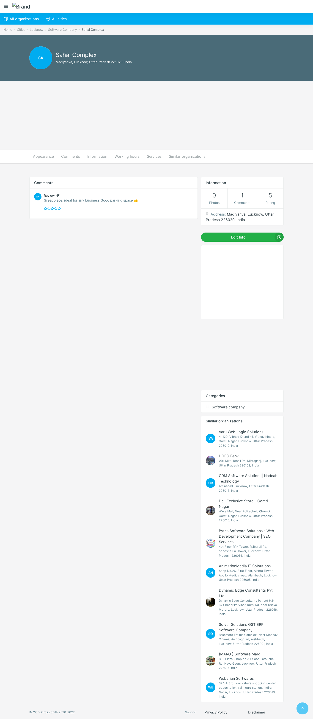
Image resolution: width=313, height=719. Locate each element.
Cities (21, 29)
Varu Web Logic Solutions (241, 432)
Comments (70, 156)
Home (7, 29)
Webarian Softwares (236, 678)
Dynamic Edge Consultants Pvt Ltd (246, 593)
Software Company (62, 29)
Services (154, 156)
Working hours (127, 156)
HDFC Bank (229, 456)
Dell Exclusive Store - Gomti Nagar (243, 504)
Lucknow (36, 29)
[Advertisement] (156, 115)
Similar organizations (187, 156)
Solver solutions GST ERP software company (241, 627)
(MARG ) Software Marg (240, 654)
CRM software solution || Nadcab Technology (248, 478)
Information (97, 156)
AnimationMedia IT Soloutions (245, 566)
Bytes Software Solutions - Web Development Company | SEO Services (246, 536)
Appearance (43, 156)
